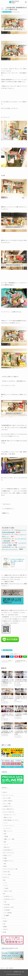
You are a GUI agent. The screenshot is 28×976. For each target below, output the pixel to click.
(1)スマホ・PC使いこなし (8, 812)
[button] (3, 657)
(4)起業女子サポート (7, 806)
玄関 (5, 833)
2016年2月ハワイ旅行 (9, 907)
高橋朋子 (5, 926)
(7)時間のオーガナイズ (8, 860)
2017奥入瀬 (6, 904)
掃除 (5, 841)
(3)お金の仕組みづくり (8, 850)
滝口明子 (5, 921)
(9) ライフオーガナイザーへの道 (10, 869)
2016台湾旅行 (7, 910)
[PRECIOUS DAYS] (14, 2)
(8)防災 (5, 866)
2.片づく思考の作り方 (8, 809)
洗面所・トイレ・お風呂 (9, 839)
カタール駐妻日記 (8, 912)
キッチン (6, 822)
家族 (4, 880)
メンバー (5, 918)
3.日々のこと (6, 877)
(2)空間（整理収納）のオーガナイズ (11, 820)
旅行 (4, 893)
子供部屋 (6, 836)
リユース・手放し (7, 874)
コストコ (6, 885)
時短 (5, 863)
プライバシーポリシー (8, 971)
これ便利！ (6, 888)
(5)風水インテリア (7, 855)
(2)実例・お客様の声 (7, 11)
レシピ (5, 882)
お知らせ (5, 792)
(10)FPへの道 (6, 871)
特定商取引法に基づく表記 (19, 971)
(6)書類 (5, 858)
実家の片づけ (7, 847)
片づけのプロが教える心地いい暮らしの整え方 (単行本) (17, 561)
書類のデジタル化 (8, 817)
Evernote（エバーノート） (10, 814)
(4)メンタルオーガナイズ (8, 852)
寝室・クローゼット (8, 831)
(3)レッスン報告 (6, 803)
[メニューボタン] (26, 2)
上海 (5, 901)
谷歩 (4, 924)
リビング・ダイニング (9, 825)
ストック (6, 844)
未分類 (4, 932)
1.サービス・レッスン (8, 795)
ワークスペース (7, 828)
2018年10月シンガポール (9, 899)
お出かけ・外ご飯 (8, 891)
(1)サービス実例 (6, 798)
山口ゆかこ (5, 929)
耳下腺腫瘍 (6, 915)
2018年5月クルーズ (8, 896)
